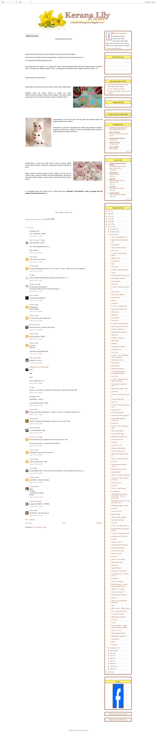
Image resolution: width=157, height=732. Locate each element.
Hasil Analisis (115, 363)
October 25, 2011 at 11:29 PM (36, 497)
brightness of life (116, 410)
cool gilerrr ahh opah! (117, 399)
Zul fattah (32, 266)
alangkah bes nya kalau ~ (118, 617)
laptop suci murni (116, 553)
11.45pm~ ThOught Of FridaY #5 (120, 288)
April (111, 661)
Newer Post (28, 523)
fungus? (113, 300)
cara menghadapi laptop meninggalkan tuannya (118, 372)
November (113, 232)
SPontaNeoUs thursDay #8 (119, 436)
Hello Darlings (113, 148)
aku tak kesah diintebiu (118, 294)
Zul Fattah (112, 187)
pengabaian (114, 315)
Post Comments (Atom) (40, 527)
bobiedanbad (33, 428)
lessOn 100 (114, 423)
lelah (112, 264)
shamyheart (32, 477)
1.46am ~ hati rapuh (117, 581)
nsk (30, 275)
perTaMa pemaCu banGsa (119, 595)
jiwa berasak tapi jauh (117, 412)
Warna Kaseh (113, 173)
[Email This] (47, 219)
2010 (109, 672)
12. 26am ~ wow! (116, 445)
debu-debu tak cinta (117, 562)
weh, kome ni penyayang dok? (120, 533)
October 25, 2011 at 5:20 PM (35, 423)
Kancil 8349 (32, 325)
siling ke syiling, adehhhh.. (119, 517)
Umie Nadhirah (33, 501)
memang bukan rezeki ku (118, 247)
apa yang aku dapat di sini (118, 309)
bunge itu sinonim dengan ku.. (120, 458)
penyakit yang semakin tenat (119, 326)
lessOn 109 (114, 267)
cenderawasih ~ (115, 292)
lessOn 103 (114, 376)
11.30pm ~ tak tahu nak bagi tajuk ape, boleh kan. (119, 380)
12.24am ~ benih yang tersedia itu (120, 395)
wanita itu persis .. (116, 349)
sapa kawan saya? (116, 630)
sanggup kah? (115, 639)
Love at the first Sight (117, 434)
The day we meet (34, 437)
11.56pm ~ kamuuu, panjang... (120, 323)
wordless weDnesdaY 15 (118, 592)
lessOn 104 (114, 352)
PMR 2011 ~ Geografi (117, 589)
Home (64, 523)
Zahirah (31, 257)
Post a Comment (30, 520)
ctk (30, 387)
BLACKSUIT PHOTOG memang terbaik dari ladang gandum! (117, 85)
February (112, 666)
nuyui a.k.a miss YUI (35, 240)
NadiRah (32, 419)
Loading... (109, 105)
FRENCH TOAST (114, 174)
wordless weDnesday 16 (118, 451)
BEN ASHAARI (114, 132)
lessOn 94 (114, 539)
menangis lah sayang (117, 360)
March (112, 663)
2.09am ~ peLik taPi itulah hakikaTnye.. (119, 601)
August (112, 650)
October (112, 234)
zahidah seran (33, 284)
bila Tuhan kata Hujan (117, 520)
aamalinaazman (36, 219)
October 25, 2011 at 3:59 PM (35, 320)
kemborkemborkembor (118, 548)
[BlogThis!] (49, 219)
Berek (113, 642)
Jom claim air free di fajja (116, 188)
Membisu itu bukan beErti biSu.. (120, 475)
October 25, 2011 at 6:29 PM (35, 464)
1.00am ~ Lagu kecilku (118, 559)
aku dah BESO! (116, 472)
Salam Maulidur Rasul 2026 (117, 129)
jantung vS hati (115, 514)
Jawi (112, 605)
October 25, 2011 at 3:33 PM (35, 280)
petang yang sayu (116, 482)
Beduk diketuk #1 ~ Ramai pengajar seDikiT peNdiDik (119, 626)
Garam (113, 272)
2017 (109, 211)
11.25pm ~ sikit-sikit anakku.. (120, 270)
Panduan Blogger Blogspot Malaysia (117, 164)
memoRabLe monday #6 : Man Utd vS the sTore (120, 502)
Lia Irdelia (32, 486)
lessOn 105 (114, 335)
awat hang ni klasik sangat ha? (120, 415)
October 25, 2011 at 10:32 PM (36, 482)
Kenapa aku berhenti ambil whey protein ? (118, 134)
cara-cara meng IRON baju (119, 611)
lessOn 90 (114, 620)
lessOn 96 (114, 508)
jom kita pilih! (115, 366)
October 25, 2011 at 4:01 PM (35, 330)
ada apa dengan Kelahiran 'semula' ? (118, 465)
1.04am (113, 623)
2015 (109, 216)
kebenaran (114, 565)
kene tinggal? (115, 318)
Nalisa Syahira (33, 358)
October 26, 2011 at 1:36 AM (35, 515)
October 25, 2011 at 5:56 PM (35, 446)
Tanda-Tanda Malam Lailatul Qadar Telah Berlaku (117, 167)
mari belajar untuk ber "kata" (119, 388)
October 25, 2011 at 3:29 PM (35, 271)
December (113, 229)
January (112, 669)
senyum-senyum (114, 193)
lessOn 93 (114, 556)
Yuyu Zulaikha (114, 147)
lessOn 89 (114, 645)
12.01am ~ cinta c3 (116, 542)
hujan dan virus (115, 258)
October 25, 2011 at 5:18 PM (35, 414)
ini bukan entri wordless (118, 346)
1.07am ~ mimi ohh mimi (118, 488)
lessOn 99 (114, 442)
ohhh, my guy (115, 312)
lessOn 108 (114, 284)
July (111, 653)
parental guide (115, 261)
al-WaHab (114, 344)
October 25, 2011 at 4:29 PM (35, 383)
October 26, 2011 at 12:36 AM (36, 506)
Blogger (86, 730)
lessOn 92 (114, 578)
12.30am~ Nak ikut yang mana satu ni (120, 406)
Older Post (99, 523)
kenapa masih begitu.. (117, 431)
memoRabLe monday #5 (118, 636)
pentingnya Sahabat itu (118, 368)
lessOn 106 (114, 320)
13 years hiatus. (113, 144)
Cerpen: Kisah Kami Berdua (116, 89)
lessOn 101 (114, 402)
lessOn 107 (114, 303)
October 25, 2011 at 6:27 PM (35, 455)
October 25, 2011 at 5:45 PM (35, 433)
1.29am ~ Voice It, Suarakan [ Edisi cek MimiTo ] (120, 356)
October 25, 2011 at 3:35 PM (35, 291)
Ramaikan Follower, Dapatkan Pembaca (120, 529)
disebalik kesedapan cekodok (119, 505)
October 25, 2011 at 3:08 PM (35, 253)
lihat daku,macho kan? (117, 551)
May (111, 658)
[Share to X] (50, 219)
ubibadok (112, 179)
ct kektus (31, 409)
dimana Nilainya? (116, 568)
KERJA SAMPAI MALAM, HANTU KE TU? (117, 181)
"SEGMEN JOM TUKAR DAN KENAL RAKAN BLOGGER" (119, 496)
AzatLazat (32, 295)
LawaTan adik (115, 297)
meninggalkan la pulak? (118, 278)
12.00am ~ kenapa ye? (117, 338)
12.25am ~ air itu (116, 511)
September (113, 648)
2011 (109, 227)
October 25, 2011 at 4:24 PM (35, 363)
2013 (109, 221)
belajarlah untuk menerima (119, 332)
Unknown (32, 304)
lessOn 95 (114, 523)
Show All (128, 151)
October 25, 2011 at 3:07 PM (35, 236)
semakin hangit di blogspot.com (120, 275)
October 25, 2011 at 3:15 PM (35, 262)
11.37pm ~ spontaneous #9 (119, 306)
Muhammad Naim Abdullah (37, 367)
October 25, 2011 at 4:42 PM (35, 392)
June (111, 656)
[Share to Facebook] (52, 219)
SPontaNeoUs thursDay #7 (119, 571)
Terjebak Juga (113, 140)
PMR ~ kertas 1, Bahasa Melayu (120, 608)
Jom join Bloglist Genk (118, 633)
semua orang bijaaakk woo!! (119, 237)
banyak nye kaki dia (117, 439)
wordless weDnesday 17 (118, 329)
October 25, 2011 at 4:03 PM (35, 353)
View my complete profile (113, 48)
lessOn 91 (114, 598)
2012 (109, 224)
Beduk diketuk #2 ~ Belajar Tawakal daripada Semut (119, 585)
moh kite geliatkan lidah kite (119, 545)
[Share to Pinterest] (54, 219)
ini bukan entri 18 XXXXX (119, 536)
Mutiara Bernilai (114, 142)
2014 (109, 219)
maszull (31, 468)
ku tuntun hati (115, 491)
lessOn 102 (114, 391)
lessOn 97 (114, 485)
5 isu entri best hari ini (117, 614)
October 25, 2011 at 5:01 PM (35, 405)
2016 (109, 214)
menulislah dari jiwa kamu (119, 469)
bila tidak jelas (115, 245)
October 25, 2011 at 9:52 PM (35, 473)
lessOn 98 (114, 461)
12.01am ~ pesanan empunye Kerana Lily (119, 479)
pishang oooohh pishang (118, 448)
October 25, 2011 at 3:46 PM (35, 311)
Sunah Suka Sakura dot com (118, 128)
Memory (31, 510)
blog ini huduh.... (116, 281)
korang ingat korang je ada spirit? (119, 385)
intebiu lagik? (115, 341)
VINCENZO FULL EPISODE (117, 194)
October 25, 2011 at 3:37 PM (35, 300)
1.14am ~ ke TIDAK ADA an (120, 526)
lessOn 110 (114, 250)
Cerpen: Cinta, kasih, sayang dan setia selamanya (118, 92)
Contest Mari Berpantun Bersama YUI (118, 419)
